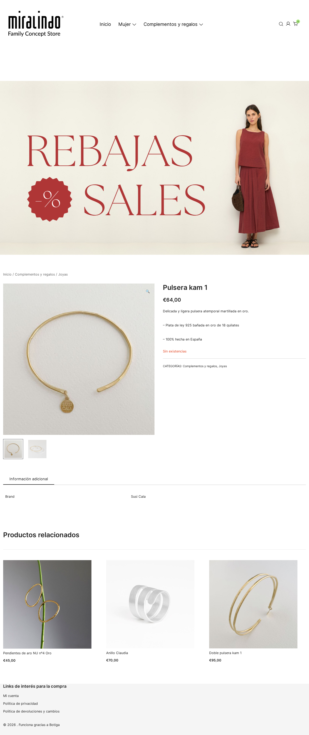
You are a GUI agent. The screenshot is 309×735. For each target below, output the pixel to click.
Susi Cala (138, 496)
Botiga (54, 725)
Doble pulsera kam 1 (225, 653)
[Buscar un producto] (281, 24)
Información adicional (28, 479)
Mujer (124, 24)
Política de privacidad (20, 703)
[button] (148, 291)
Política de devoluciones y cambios (31, 711)
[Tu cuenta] (288, 24)
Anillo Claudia (117, 653)
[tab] (28, 479)
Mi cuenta (11, 696)
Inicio (105, 24)
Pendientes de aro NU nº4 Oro (27, 653)
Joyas (63, 274)
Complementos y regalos (171, 24)
